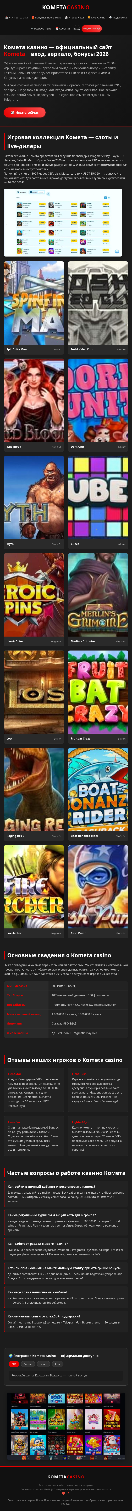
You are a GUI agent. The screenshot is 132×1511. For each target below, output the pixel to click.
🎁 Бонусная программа (46, 17)
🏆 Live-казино (96, 17)
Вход (77, 28)
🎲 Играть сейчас (24, 112)
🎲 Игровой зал (74, 17)
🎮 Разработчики (41, 28)
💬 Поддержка (118, 17)
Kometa (66, 7)
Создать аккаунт (92, 28)
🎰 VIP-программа (16, 17)
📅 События (62, 28)
